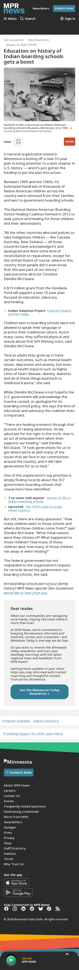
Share (69, 141)
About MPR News (17, 785)
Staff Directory (15, 848)
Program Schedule (16, 721)
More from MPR (16, 817)
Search (30, 18)
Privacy (9, 838)
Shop (7, 843)
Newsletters (13, 822)
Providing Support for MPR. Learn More (33, 733)
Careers (10, 790)
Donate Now (64, 8)
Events (9, 801)
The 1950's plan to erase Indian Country (35, 508)
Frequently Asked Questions (25, 806)
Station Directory (46, 721)
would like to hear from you (25, 592)
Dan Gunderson (14, 40)
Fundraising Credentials (21, 811)
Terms (8, 859)
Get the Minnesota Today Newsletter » (39, 692)
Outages (10, 827)
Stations (10, 853)
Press (8, 832)
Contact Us (12, 796)
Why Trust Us (14, 864)
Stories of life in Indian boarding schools (39, 499)
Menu (12, 18)
